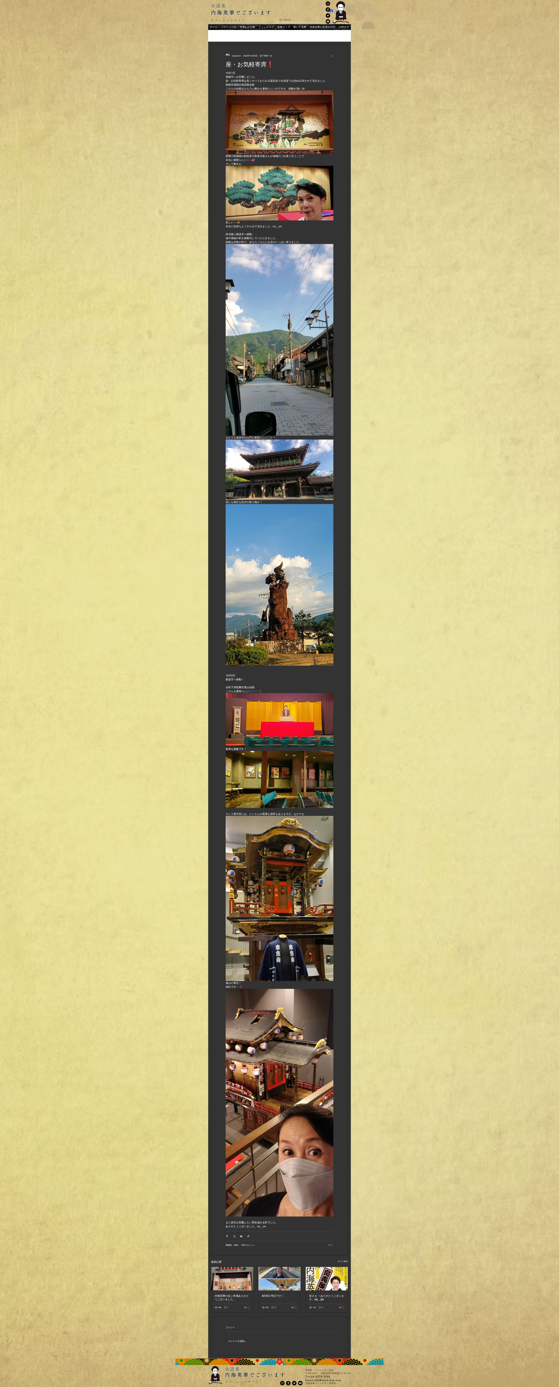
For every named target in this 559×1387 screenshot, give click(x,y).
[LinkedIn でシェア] (241, 1236)
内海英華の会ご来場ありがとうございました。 (232, 1297)
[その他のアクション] (331, 56)
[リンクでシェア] (248, 1236)
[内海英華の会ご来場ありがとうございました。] (232, 1278)
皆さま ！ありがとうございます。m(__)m (326, 1297)
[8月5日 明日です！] (280, 1278)
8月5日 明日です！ (273, 1295)
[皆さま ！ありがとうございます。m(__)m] (327, 1278)
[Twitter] (328, 15)
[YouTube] (328, 21)
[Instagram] (328, 3)
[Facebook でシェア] (227, 1236)
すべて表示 (343, 1261)
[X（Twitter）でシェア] (234, 1236)
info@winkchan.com (327, 1380)
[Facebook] (288, 1383)
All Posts (215, 35)
